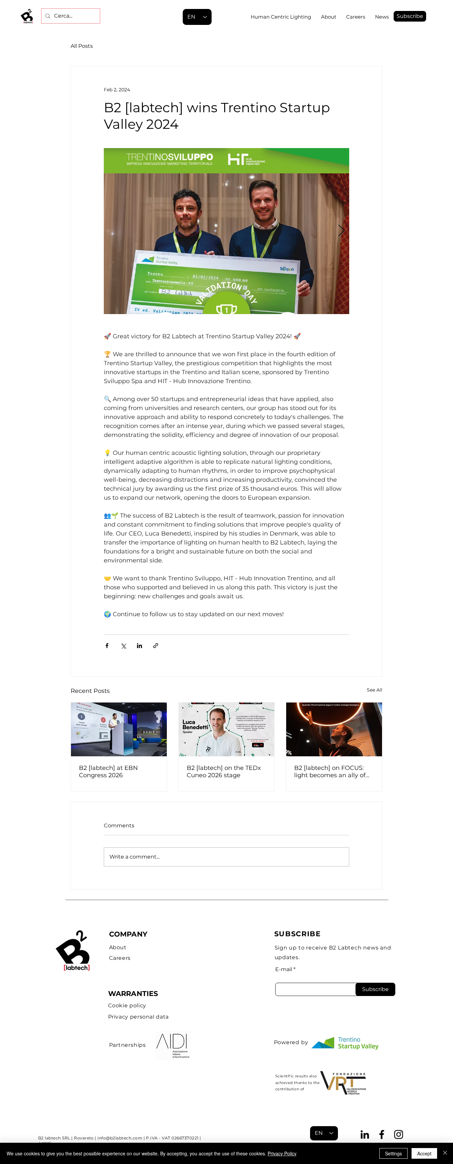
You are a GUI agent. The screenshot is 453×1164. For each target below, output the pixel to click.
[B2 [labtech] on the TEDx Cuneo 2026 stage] (227, 729)
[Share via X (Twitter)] (123, 645)
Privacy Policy (282, 1153)
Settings (393, 1153)
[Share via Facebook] (107, 645)
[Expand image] (226, 231)
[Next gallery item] (341, 231)
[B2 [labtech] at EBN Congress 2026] (119, 729)
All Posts (82, 46)
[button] (410, 16)
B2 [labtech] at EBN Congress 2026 (108, 771)
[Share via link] (156, 645)
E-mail (283, 969)
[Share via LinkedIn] (139, 645)
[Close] (445, 1153)
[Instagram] (399, 1134)
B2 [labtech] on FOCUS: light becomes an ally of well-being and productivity (329, 771)
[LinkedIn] (365, 1134)
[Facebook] (382, 1134)
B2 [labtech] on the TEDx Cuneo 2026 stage (224, 771)
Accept (424, 1153)
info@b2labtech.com (119, 1137)
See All (374, 690)
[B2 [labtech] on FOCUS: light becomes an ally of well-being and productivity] (334, 729)
